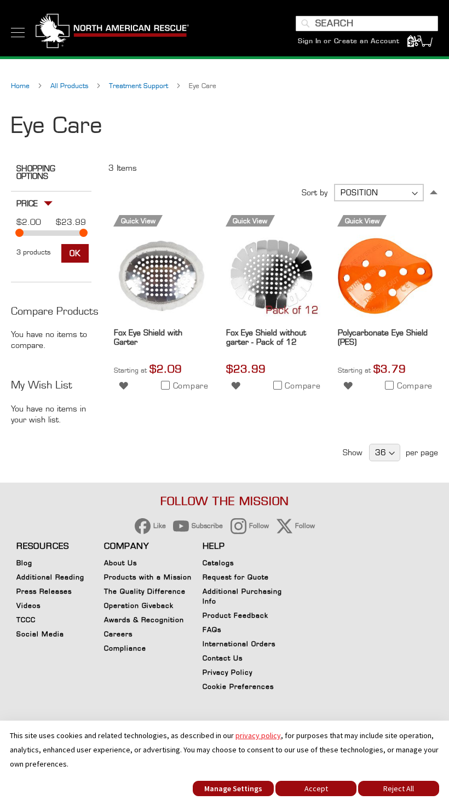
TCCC (26, 620)
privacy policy (258, 735)
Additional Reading (50, 577)
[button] (123, 385)
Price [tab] (27, 203)
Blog (24, 563)
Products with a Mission (148, 577)
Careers (118, 634)
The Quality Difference (145, 591)
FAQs (212, 629)
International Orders (239, 644)
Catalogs (218, 563)
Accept (316, 788)
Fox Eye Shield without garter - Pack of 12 (266, 337)
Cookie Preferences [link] (238, 686)
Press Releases (44, 591)
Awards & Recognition (144, 620)
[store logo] (112, 32)
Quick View (138, 221)
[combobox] (367, 23)
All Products (70, 86)
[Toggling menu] (18, 32)
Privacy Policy (227, 672)
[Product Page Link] (161, 320)
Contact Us (223, 658)
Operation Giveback (139, 605)
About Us (120, 563)
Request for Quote (236, 577)
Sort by (314, 192)
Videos (28, 605)
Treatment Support (139, 86)
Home (21, 86)
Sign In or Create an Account (348, 41)
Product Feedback (235, 615)
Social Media (40, 634)
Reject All (398, 788)
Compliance (125, 648)
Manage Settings (233, 788)
